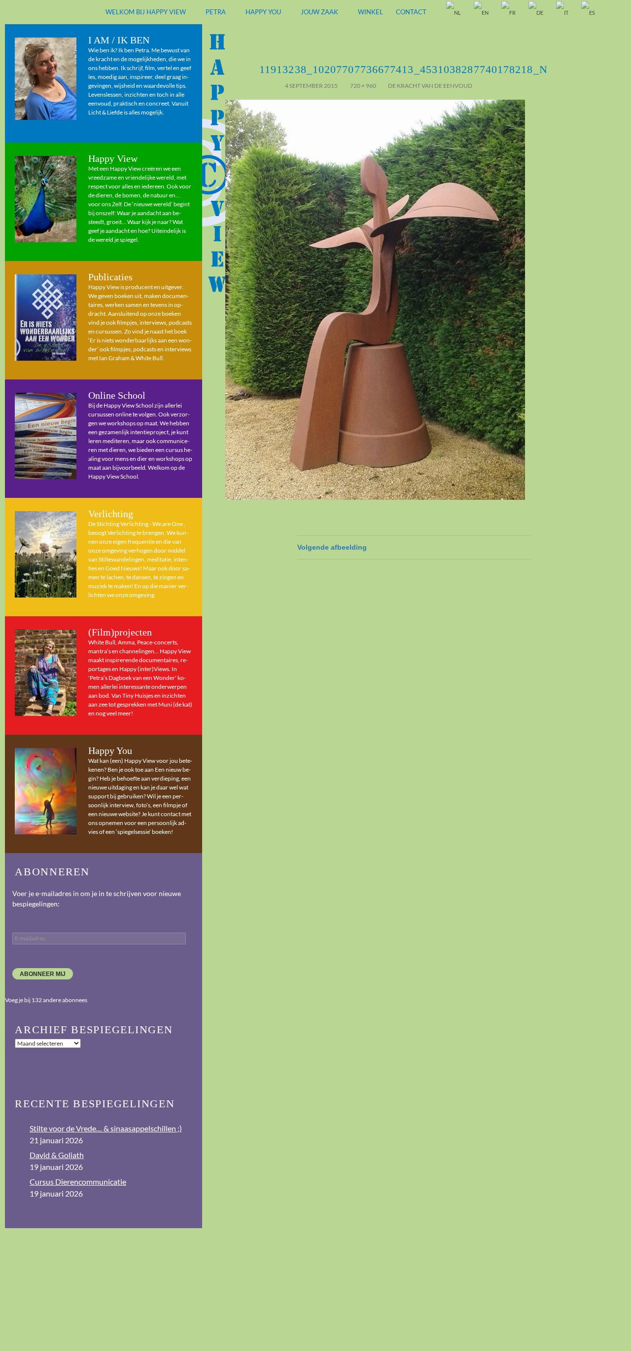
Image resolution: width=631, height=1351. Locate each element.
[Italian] (562, 12)
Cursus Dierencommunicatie (78, 1181)
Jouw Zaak (319, 12)
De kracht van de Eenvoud (430, 85)
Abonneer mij (43, 974)
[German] (536, 12)
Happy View (113, 158)
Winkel (370, 12)
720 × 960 (363, 85)
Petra (216, 12)
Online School (116, 395)
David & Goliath (57, 1155)
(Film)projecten (120, 632)
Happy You (263, 12)
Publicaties (110, 276)
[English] (481, 12)
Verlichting (110, 513)
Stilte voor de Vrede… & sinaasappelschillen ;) (106, 1128)
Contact (411, 12)
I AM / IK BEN (118, 40)
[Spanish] (588, 12)
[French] (509, 12)
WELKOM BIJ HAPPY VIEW (145, 12)
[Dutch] (454, 12)
